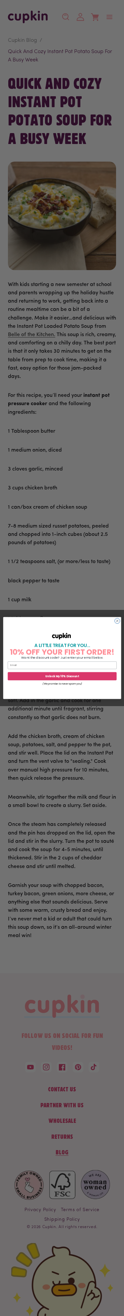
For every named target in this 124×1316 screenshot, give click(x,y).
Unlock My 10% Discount (62, 676)
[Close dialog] (117, 620)
